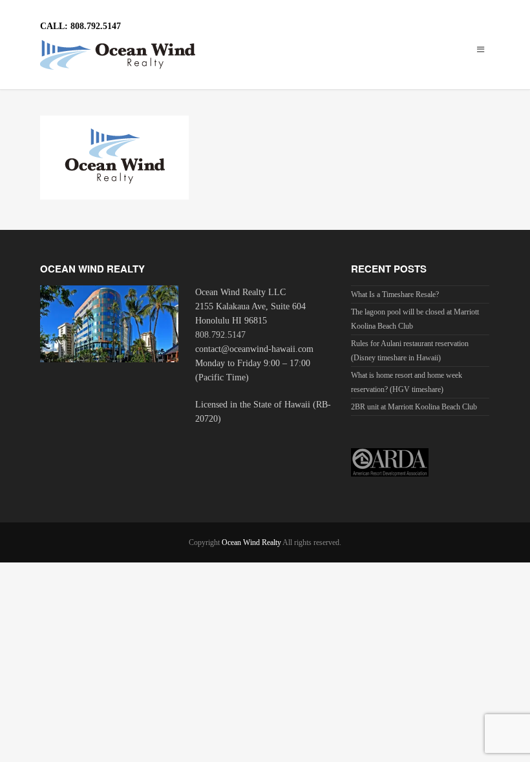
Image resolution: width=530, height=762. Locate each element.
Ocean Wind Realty (251, 542)
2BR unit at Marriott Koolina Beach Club (414, 406)
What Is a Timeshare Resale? (395, 294)
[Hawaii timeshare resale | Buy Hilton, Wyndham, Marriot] (265, 55)
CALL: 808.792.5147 (80, 26)
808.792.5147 (220, 335)
